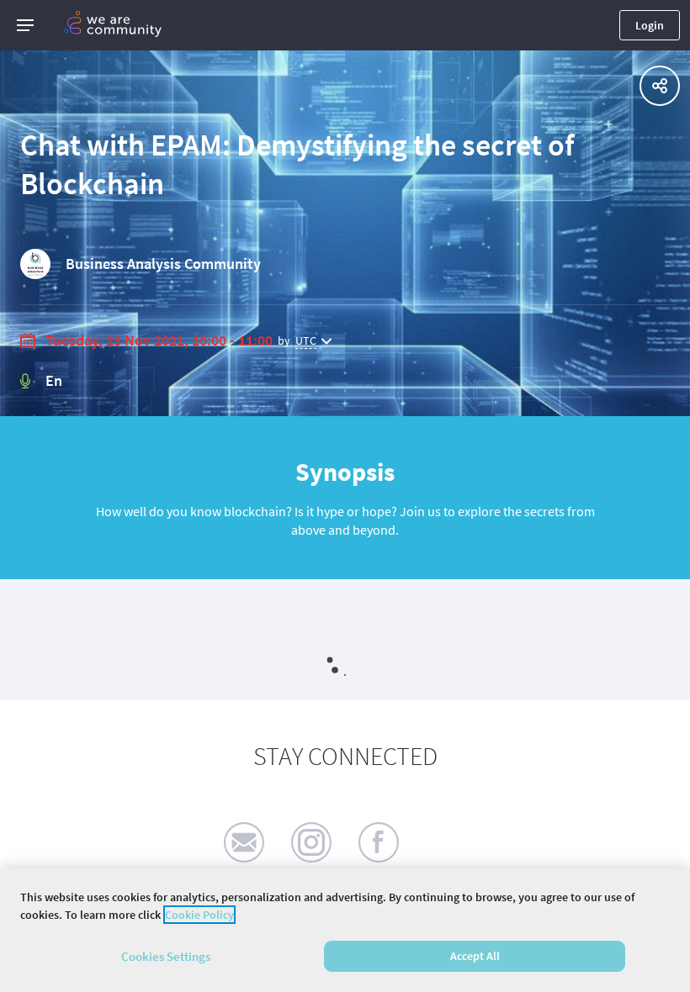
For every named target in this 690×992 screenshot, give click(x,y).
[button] (25, 25)
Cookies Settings (165, 956)
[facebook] (379, 842)
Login (649, 25)
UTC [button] (305, 340)
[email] (244, 842)
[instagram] (311, 842)
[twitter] (446, 842)
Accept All (475, 955)
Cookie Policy (199, 914)
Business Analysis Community (163, 263)
